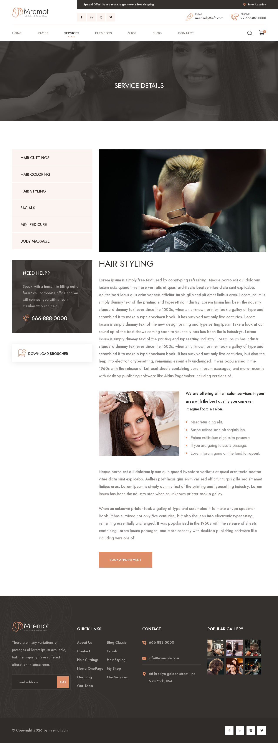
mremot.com (58, 730)
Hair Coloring (35, 174)
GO (63, 682)
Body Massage (35, 241)
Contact (186, 33)
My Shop (114, 668)
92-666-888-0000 (253, 18)
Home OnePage (90, 668)
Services (71, 33)
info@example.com (164, 658)
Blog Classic (116, 642)
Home (17, 33)
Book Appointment (125, 560)
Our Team (85, 685)
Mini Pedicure (34, 224)
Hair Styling (33, 191)
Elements (103, 33)
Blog (157, 33)
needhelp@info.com (209, 18)
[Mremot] (30, 12)
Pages (43, 33)
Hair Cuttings (35, 158)
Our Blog (84, 677)
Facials (28, 208)
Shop (132, 33)
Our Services (117, 677)
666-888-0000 (49, 318)
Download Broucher (48, 353)
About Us (84, 642)
